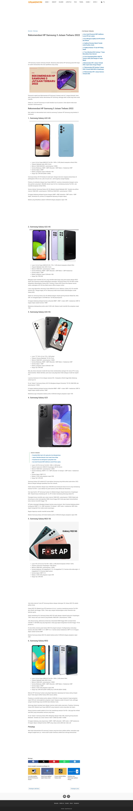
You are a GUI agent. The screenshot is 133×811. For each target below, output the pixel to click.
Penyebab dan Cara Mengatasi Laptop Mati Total (44, 459)
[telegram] (75, 761)
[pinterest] (54, 761)
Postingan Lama (75, 788)
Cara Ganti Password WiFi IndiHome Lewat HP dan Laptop (46, 462)
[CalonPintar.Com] (35, 2)
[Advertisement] (66, 17)
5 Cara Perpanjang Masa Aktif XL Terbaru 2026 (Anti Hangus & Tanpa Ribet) (93, 58)
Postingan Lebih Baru (34, 788)
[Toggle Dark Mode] (102, 2)
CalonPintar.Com (68, 808)
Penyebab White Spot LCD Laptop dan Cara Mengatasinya (46, 455)
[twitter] (43, 761)
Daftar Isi (61, 803)
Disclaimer (76, 803)
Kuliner (61, 2)
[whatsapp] (64, 761)
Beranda (56, 803)
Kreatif (54, 2)
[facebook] (33, 761)
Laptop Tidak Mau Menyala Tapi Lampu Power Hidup (45, 457)
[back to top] (129, 807)
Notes (95, 2)
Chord (88, 2)
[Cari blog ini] (104, 2)
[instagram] (68, 796)
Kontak (67, 803)
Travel (81, 2)
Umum (46, 2)
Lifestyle (68, 2)
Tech (75, 2)
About (71, 803)
